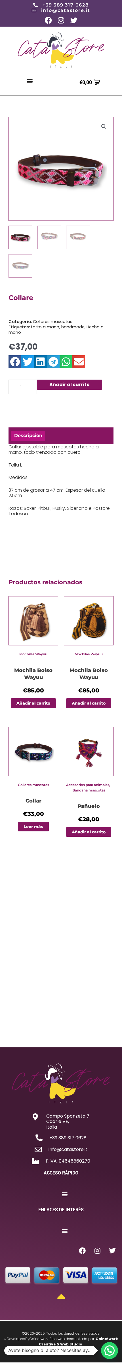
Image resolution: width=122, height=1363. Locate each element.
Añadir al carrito (69, 384)
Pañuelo (88, 806)
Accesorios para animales (87, 785)
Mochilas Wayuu (33, 654)
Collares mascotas (52, 321)
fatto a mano (45, 327)
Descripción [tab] (28, 435)
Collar (33, 801)
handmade (73, 327)
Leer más (33, 826)
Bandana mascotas (88, 790)
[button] (30, 80)
